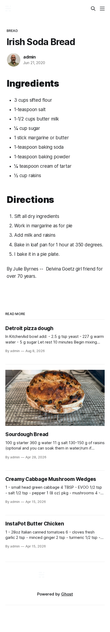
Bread (12, 30)
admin (29, 57)
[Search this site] (93, 8)
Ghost (67, 594)
